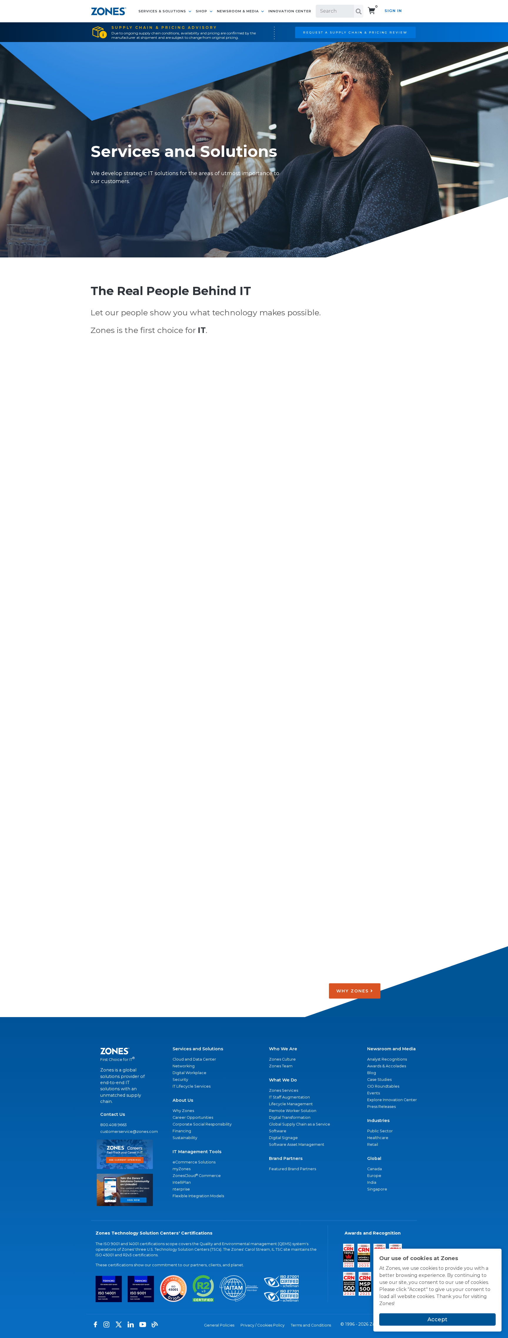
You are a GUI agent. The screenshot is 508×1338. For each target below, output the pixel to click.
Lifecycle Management (291, 1104)
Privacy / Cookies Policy (262, 1325)
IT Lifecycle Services (191, 1086)
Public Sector (380, 1131)
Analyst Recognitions (387, 1059)
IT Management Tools (197, 1151)
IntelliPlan (182, 1182)
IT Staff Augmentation (289, 1097)
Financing (182, 1131)
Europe (374, 1175)
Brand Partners (286, 1158)
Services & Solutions (162, 11)
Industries (378, 1120)
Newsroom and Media (391, 1048)
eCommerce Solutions (194, 1162)
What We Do (283, 1080)
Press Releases (381, 1106)
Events (373, 1093)
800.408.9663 (113, 1125)
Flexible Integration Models (198, 1196)
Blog (371, 1073)
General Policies (219, 1325)
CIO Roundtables (383, 1086)
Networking (184, 1066)
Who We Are (283, 1048)
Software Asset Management (296, 1144)
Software (277, 1131)
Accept (437, 1319)
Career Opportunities (193, 1117)
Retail (372, 1144)
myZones (181, 1169)
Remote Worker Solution (292, 1110)
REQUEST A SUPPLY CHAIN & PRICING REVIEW (355, 32)
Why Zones (183, 1110)
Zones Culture (282, 1059)
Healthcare (377, 1138)
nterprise (181, 1189)
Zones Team (281, 1066)
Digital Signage (283, 1138)
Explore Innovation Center (392, 1100)
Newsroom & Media (238, 11)
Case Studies (379, 1079)
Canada (374, 1169)
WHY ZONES (353, 991)
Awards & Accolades (386, 1066)
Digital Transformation (289, 1117)
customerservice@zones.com (124, 1131)
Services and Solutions (198, 1048)
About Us (183, 1100)
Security (180, 1079)
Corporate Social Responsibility (202, 1124)
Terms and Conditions (311, 1325)
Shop (202, 11)
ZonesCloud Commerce (197, 1175)
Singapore (377, 1189)
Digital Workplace (189, 1073)
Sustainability (185, 1138)
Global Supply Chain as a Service (299, 1124)
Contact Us (112, 1114)
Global (374, 1158)
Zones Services (283, 1090)
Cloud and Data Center (194, 1059)
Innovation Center (289, 11)
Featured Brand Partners (292, 1169)
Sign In (393, 11)
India (371, 1182)
